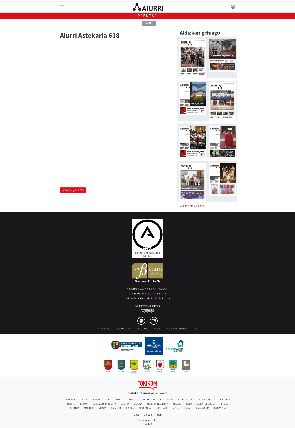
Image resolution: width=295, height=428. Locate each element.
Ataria (169, 399)
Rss (195, 328)
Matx (136, 414)
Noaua (102, 408)
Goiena (138, 404)
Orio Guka (144, 408)
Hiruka (224, 404)
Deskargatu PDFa (74, 190)
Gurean (148, 414)
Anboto (133, 399)
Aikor (85, 399)
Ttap (159, 414)
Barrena (225, 399)
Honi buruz (104, 328)
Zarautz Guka (181, 408)
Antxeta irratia (151, 399)
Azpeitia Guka (186, 399)
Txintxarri (161, 408)
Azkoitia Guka (207, 399)
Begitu (71, 404)
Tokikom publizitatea (147, 420)
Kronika (74, 408)
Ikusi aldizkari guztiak (194, 205)
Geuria (125, 404)
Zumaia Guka (202, 408)
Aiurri (148, 23)
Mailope (89, 408)
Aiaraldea (71, 399)
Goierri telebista (157, 404)
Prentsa (147, 15)
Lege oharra (123, 328)
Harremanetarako (177, 328)
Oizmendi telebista (122, 408)
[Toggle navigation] (62, 7)
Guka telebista (206, 404)
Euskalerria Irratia (104, 404)
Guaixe (177, 404)
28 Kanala (220, 408)
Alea (108, 399)
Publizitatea (142, 328)
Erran (84, 404)
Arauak (158, 328)
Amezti (120, 399)
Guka (189, 404)
